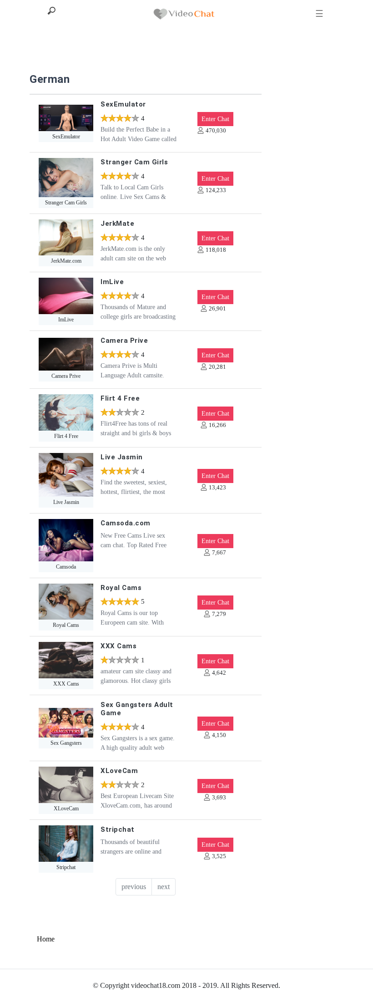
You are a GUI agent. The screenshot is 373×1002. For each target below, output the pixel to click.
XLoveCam (119, 771)
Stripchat (118, 829)
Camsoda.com (126, 523)
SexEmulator (123, 104)
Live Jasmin (122, 457)
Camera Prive (124, 340)
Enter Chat (215, 119)
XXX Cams (118, 646)
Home (46, 939)
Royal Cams (121, 588)
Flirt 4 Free (120, 398)
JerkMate (117, 223)
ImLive (112, 282)
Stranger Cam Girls (134, 162)
